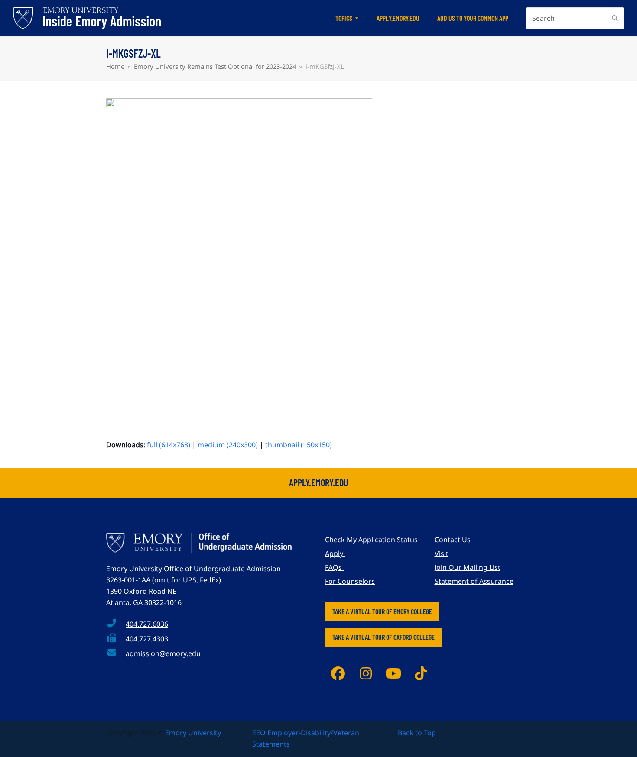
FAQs (334, 567)
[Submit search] (615, 18)
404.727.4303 (147, 639)
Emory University (193, 733)
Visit (441, 553)
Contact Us (453, 539)
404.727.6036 (147, 624)
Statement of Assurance (474, 581)
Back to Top (417, 733)
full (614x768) (168, 445)
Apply (335, 553)
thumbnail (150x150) (298, 445)
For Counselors (350, 581)
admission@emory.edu (163, 653)
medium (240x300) (228, 445)
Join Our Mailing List (467, 567)
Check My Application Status (372, 539)
